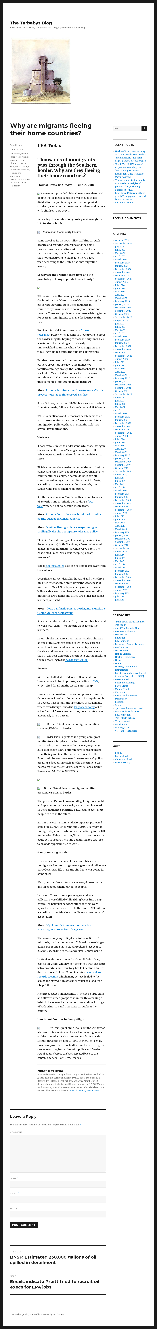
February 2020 (122, 455)
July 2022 (119, 362)
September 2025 (123, 243)
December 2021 (123, 384)
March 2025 (121, 259)
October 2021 (121, 391)
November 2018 (123, 503)
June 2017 (119, 558)
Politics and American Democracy (16, 176)
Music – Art (121, 692)
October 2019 (121, 468)
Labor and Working (19, 169)
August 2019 (121, 474)
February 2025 (122, 262)
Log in (118, 753)
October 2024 (122, 275)
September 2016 (123, 587)
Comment (16, 1132)
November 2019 (122, 465)
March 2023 (121, 336)
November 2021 (123, 388)
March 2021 (121, 413)
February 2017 (122, 571)
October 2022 (122, 352)
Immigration (121, 670)
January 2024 (122, 304)
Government (121, 650)
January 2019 (121, 497)
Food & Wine (121, 647)
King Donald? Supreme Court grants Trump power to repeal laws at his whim (130, 196)
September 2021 (123, 394)
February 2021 (122, 417)
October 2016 (121, 583)
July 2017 (119, 555)
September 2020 (123, 433)
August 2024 (121, 282)
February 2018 (122, 532)
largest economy (84, 707)
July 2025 (119, 246)
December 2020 (123, 423)
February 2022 (122, 378)
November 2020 (123, 426)
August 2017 (121, 551)
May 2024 (120, 291)
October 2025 (121, 240)
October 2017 (121, 545)
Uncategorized (122, 727)
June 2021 (120, 404)
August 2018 (121, 513)
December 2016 (123, 577)
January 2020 (122, 458)
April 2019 (120, 487)
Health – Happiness (125, 657)
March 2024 (121, 298)
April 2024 (120, 295)
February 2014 (122, 593)
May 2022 (120, 368)
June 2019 (120, 481)
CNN (95, 681)
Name (14, 1178)
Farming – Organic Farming (129, 644)
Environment (122, 641)
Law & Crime (121, 686)
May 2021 (120, 407)
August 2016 (121, 590)
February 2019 (122, 494)
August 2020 (121, 436)
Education (15, 153)
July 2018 (119, 516)
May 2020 (120, 445)
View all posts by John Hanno (84, 1090)
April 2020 (120, 449)
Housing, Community (126, 666)
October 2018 (121, 506)
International (122, 679)
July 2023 (119, 323)
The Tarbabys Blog (31, 23)
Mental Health (122, 689)
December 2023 (123, 307)
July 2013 (119, 596)
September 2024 (123, 279)
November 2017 (122, 542)
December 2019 (123, 461)
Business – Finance (125, 631)
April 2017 (120, 564)
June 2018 (120, 519)
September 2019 (123, 471)
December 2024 (123, 269)
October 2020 (122, 429)
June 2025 (120, 250)
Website (15, 1208)
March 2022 (121, 375)
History (119, 660)
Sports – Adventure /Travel (129, 708)
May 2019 (119, 484)
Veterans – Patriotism (126, 731)
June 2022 (120, 365)
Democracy (121, 634)
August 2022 (121, 359)
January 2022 (122, 381)
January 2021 (121, 420)
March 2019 (120, 490)
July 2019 (119, 478)
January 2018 (121, 535)
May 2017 (119, 561)
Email (14, 1193)
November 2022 (123, 349)
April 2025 (120, 256)
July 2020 (120, 439)
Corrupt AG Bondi (124, 202)
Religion (119, 702)
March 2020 (121, 452)
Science (119, 705)
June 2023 (120, 327)
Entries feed (121, 756)
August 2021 (121, 397)
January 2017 (121, 574)
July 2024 (120, 285)
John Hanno (16, 145)
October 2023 (122, 314)
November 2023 (123, 311)
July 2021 (119, 400)
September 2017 (123, 548)
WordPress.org (122, 762)
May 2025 (120, 253)
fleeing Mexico (54, 565)
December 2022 (123, 346)
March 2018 (121, 529)
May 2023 (120, 330)
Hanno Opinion (123, 654)
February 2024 (122, 301)
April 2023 (120, 333)
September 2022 (123, 356)
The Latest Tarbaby (125, 718)
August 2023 (121, 320)
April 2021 (120, 410)
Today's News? (122, 721)
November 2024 (123, 272)
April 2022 (120, 372)
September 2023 (123, 317)
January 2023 (122, 343)
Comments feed (123, 759)
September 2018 (123, 510)
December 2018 (123, 500)
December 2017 (122, 538)
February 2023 (122, 340)
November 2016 (122, 580)
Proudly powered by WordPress (48, 1314)
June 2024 (120, 288)
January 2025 (121, 266)
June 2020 (120, 442)
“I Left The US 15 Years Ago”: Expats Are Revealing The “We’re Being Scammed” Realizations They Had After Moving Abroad (129, 170)
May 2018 (120, 522)
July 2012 (119, 599)
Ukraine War (121, 724)
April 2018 (120, 526)
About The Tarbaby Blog (127, 628)
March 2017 (120, 567)
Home (118, 663)
